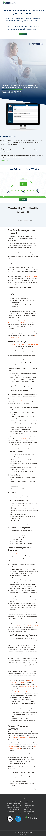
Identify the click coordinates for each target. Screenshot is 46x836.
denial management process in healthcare (21, 553)
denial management (32, 276)
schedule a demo (12, 791)
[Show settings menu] (40, 197)
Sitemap (31, 813)
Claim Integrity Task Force (22, 400)
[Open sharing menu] (43, 197)
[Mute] (38, 197)
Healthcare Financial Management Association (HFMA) (24, 344)
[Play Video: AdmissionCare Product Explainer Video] (23, 184)
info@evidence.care (29, 811)
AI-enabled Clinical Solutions (27, 832)
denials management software (22, 737)
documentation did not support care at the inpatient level (23, 625)
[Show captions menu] (36, 197)
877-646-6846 (27, 809)
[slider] (19, 197)
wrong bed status (12, 746)
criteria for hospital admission (20, 692)
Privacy (26, 813)
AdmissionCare (11, 755)
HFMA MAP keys (24, 439)
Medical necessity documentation (29, 686)
